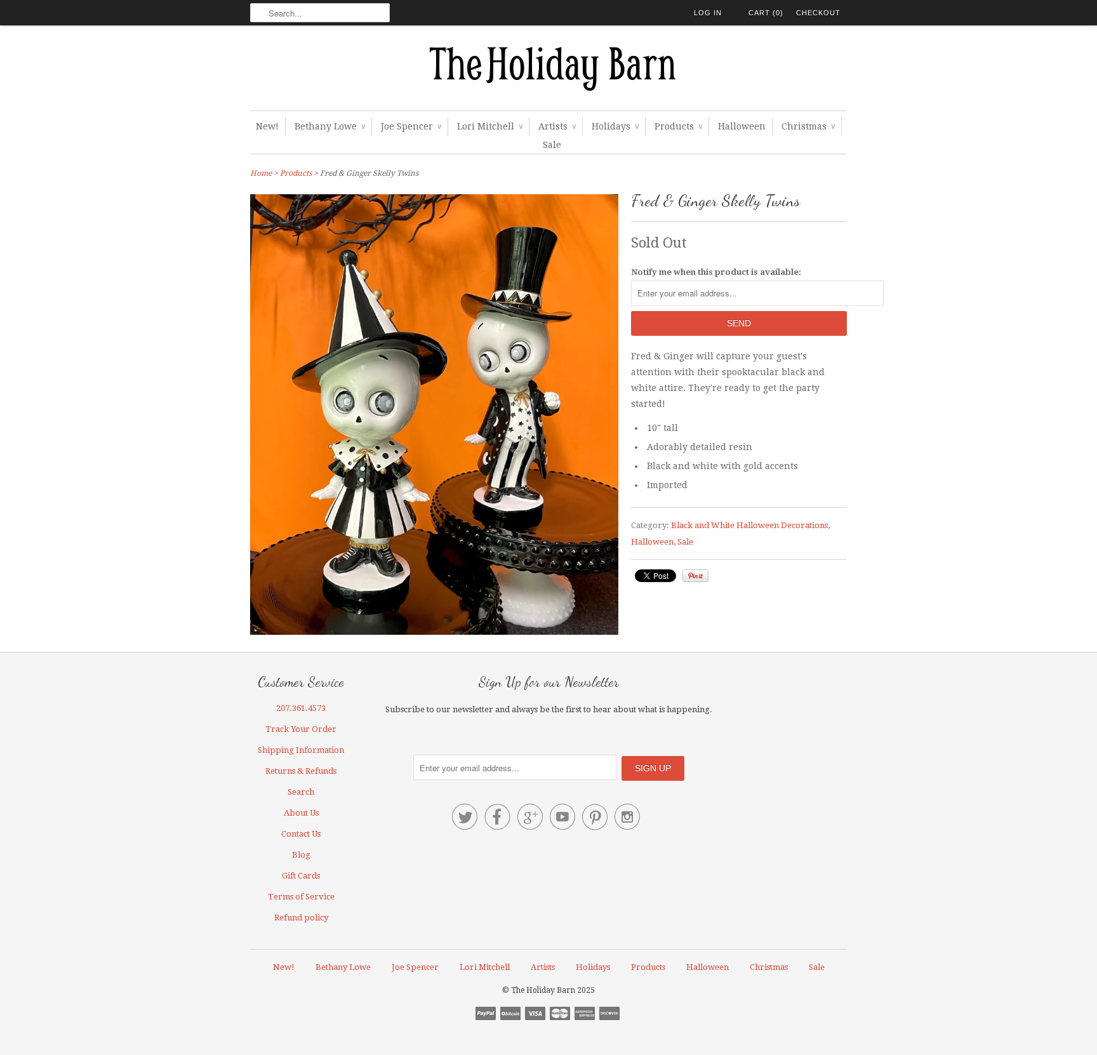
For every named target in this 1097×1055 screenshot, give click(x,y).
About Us (301, 813)
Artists (557, 126)
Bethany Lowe (330, 126)
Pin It (695, 575)
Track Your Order (300, 729)
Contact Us (301, 834)
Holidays (615, 126)
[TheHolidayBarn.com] (548, 71)
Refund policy (301, 917)
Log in (708, 13)
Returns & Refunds (300, 771)
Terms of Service (301, 896)
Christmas (808, 126)
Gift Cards (301, 875)
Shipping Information (301, 750)
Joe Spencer (411, 126)
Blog (301, 854)
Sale (552, 145)
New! (267, 126)
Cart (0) (765, 13)
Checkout (818, 13)
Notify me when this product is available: (716, 272)
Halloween (742, 126)
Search (301, 792)
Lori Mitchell (489, 126)
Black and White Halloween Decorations (749, 525)
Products (678, 126)
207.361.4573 (301, 708)
